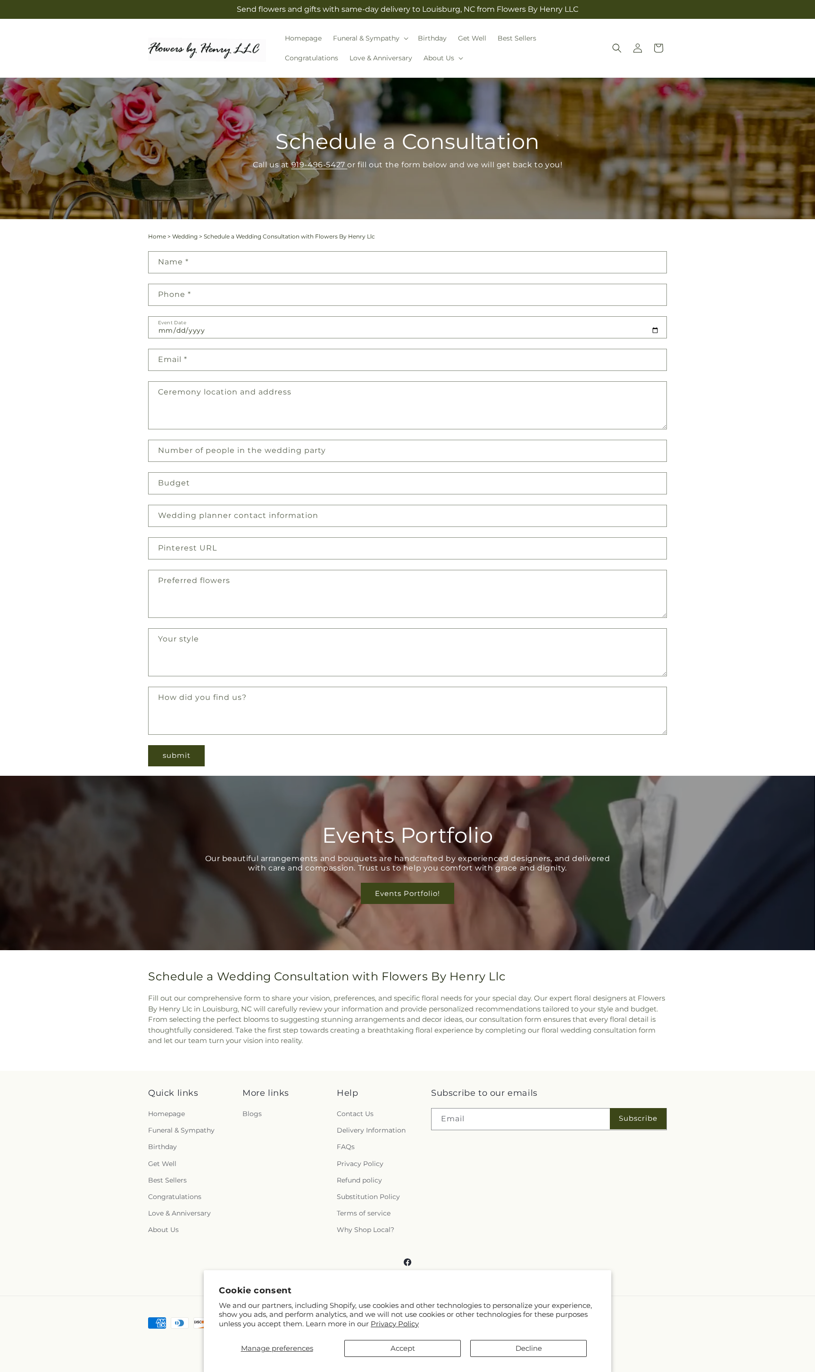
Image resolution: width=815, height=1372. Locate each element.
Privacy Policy (395, 1323)
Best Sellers (167, 1180)
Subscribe (638, 1118)
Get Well (162, 1163)
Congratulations (174, 1196)
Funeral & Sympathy (181, 1130)
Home (157, 236)
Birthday (162, 1146)
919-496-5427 (319, 164)
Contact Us (355, 1113)
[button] (369, 38)
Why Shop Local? (365, 1229)
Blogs (252, 1113)
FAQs (346, 1146)
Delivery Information (371, 1130)
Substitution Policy (368, 1196)
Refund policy (359, 1180)
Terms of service (364, 1213)
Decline (529, 1348)
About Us (163, 1229)
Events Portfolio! (407, 893)
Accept (403, 1348)
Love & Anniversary (179, 1213)
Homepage (166, 1113)
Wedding (185, 236)
